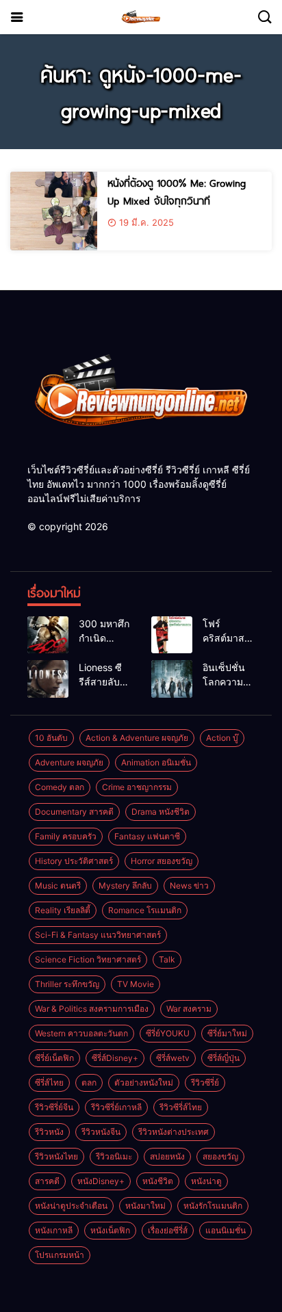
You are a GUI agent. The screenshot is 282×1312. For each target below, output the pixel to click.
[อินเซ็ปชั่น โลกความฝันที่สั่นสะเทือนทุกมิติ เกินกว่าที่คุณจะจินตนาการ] (171, 678)
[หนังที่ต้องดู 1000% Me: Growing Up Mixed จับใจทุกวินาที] (53, 211)
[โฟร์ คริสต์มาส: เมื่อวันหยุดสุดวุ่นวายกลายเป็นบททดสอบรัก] (171, 634)
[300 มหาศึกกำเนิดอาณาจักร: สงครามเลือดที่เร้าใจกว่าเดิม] (47, 634)
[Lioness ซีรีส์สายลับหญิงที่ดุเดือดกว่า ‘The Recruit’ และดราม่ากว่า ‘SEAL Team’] (47, 678)
